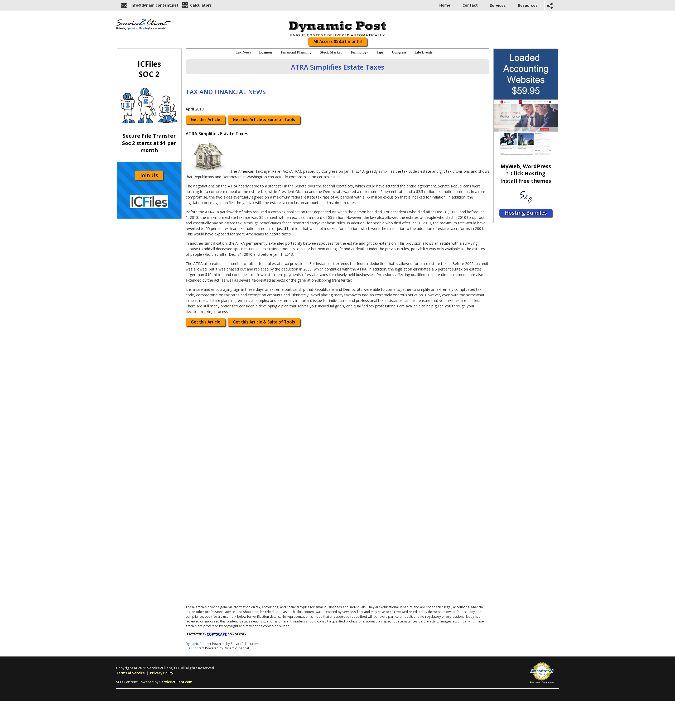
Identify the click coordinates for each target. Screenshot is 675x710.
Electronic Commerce (542, 682)
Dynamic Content (198, 643)
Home (444, 5)
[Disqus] (337, 396)
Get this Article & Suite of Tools (264, 119)
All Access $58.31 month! (338, 41)
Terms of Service (130, 672)
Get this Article (205, 119)
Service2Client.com (175, 681)
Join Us (149, 175)
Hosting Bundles (526, 212)
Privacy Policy (161, 672)
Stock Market (331, 52)
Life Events (423, 52)
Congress (399, 52)
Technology (359, 52)
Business (265, 52)
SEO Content (195, 648)
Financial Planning (296, 52)
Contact (470, 5)
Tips (380, 52)
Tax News (243, 52)
